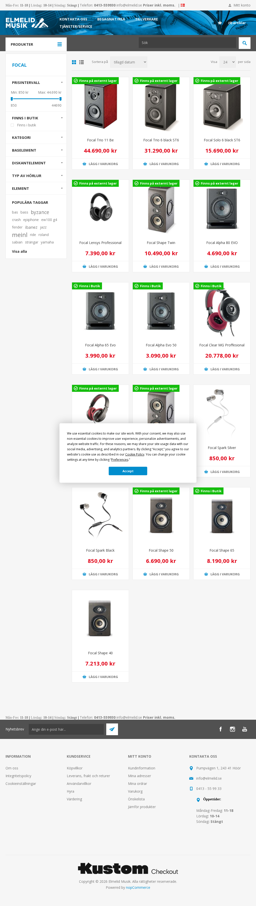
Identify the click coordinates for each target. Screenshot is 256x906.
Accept (128, 471)
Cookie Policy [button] (134, 454)
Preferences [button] (119, 459)
